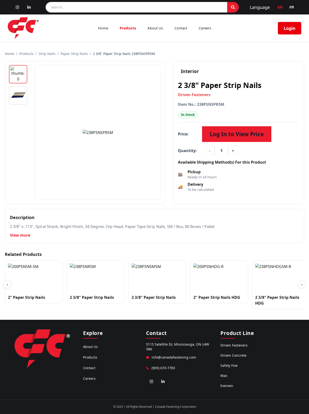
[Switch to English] (280, 7)
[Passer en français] (291, 7)
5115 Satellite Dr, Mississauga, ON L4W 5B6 (177, 346)
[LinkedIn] (29, 7)
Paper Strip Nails (74, 53)
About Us (155, 28)
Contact (181, 28)
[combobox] (136, 7)
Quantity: (187, 150)
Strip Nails (47, 53)
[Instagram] (17, 7)
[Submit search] (233, 7)
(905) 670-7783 (163, 368)
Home (103, 28)
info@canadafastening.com (174, 357)
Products (128, 28)
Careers (205, 28)
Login (289, 28)
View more (20, 235)
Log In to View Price (237, 134)
